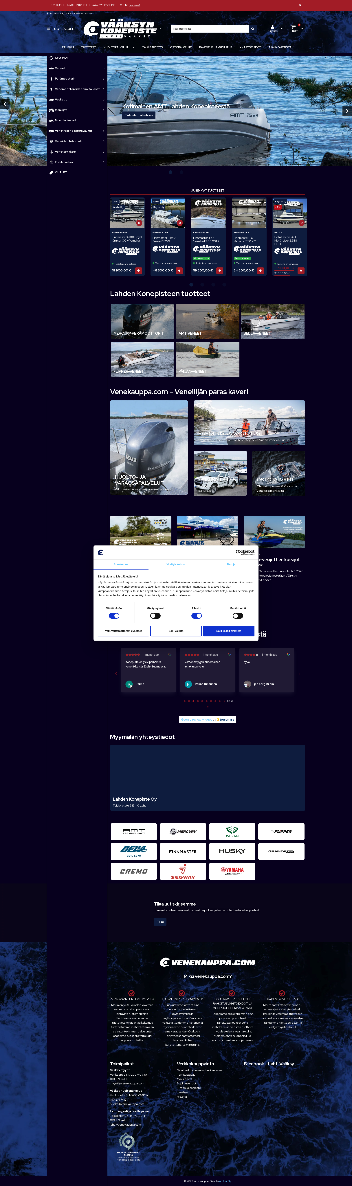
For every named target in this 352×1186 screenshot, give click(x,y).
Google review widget (196, 719)
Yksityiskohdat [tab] (176, 564)
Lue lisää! (134, 5)
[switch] (155, 616)
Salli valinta (176, 631)
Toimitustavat (186, 1075)
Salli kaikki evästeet (228, 631)
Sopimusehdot (186, 1083)
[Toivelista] (139, 202)
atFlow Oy (225, 1181)
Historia (182, 1097)
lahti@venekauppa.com (125, 1124)
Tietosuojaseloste (189, 1088)
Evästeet (183, 1092)
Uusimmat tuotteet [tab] (207, 190)
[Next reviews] (299, 673)
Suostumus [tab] (121, 564)
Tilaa (160, 922)
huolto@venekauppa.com (127, 1104)
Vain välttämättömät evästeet (123, 631)
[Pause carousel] (208, 706)
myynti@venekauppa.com (127, 1083)
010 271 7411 (118, 1120)
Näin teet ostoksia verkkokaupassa (200, 1070)
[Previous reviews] (115, 673)
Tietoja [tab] (231, 564)
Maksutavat (184, 1079)
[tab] (184, 701)
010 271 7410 (118, 1079)
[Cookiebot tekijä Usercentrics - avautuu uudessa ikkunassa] (238, 552)
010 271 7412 (118, 1100)
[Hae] (253, 29)
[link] (104, 68)
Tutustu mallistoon (139, 115)
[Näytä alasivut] (133, 47)
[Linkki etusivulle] (120, 29)
